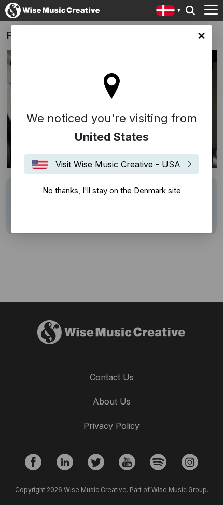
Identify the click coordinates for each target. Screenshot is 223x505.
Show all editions (168, 11)
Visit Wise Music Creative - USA (117, 164)
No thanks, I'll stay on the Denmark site (202, 36)
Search (190, 10)
